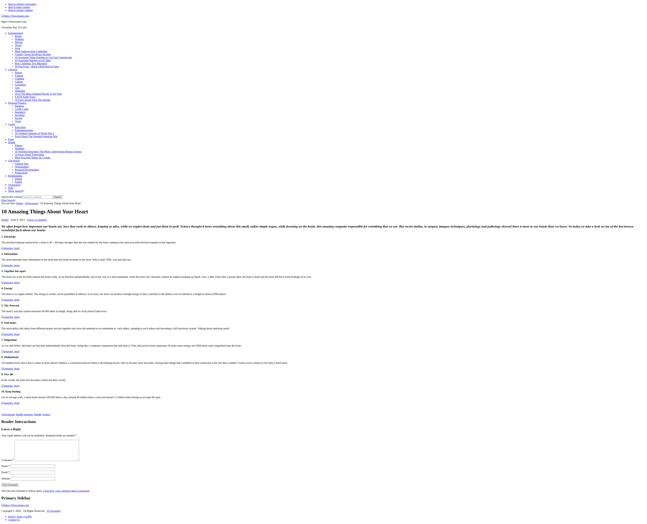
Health (19, 414)
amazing (28, 414)
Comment (7, 460)
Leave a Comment (37, 219)
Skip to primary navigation (22, 4)
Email (5, 472)
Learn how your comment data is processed (66, 490)
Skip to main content (19, 7)
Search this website (11, 196)
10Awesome (8, 414)
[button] (16, 191)
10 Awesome (53, 510)
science (46, 414)
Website (5, 478)
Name (5, 466)
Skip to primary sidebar (20, 10)
